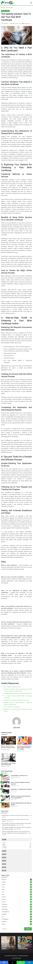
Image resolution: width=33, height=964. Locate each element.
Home (3, 7)
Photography (5, 919)
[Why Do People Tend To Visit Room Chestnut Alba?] (8, 740)
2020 (4, 867)
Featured (4, 921)
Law (3, 892)
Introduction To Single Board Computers (21, 789)
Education (4, 906)
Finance (4, 896)
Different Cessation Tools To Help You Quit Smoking (24, 946)
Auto (3, 894)
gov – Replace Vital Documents (12, 687)
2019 (4, 870)
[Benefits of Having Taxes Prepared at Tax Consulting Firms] (5, 798)
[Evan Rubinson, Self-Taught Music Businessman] (8, 757)
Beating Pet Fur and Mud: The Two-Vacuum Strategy (15, 815)
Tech (3, 887)
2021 (4, 864)
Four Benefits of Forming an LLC (19, 775)
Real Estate (5, 909)
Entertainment (9, 7)
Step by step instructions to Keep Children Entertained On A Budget (24, 747)
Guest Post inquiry (16, 958)
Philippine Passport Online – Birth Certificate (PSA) (18, 693)
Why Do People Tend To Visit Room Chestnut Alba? (8, 746)
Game (3, 924)
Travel (3, 901)
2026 (4, 839)
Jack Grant (5, 23)
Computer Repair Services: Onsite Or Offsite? (7, 946)
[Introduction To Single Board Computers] (5, 791)
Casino (3, 899)
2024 (4, 854)
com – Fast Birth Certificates (11, 707)
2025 (4, 851)
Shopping (4, 904)
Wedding (4, 914)
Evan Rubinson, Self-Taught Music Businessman (8, 763)
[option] (8, 943)
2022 (4, 861)
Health (3, 882)
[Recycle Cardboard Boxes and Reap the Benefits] (5, 805)
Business (4, 879)
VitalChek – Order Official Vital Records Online (16, 700)
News (3, 889)
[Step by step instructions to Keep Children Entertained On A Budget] (24, 740)
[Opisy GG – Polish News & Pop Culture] (7, 2)
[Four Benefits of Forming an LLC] (5, 777)
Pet (3, 916)
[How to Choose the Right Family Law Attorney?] (5, 784)
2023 (4, 857)
